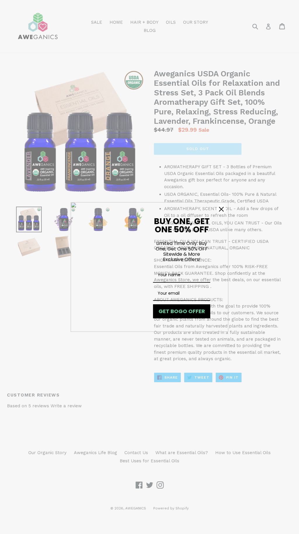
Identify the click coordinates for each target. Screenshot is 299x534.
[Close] (221, 209)
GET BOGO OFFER (182, 311)
